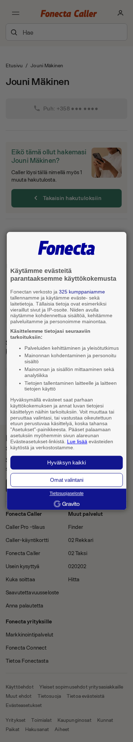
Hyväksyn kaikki (66, 463)
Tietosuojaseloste (67, 493)
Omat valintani (66, 480)
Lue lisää (77, 441)
